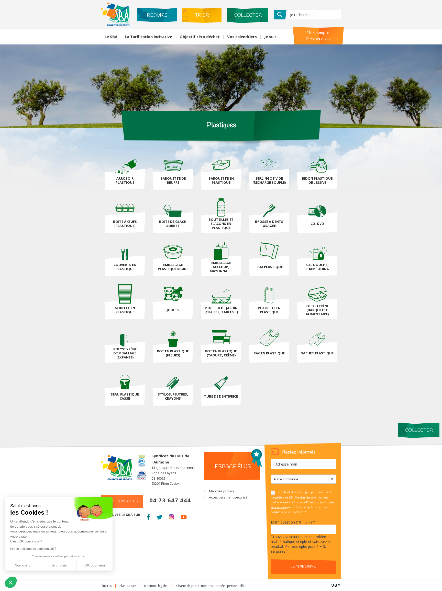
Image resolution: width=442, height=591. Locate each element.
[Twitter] (159, 516)
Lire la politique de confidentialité (33, 549)
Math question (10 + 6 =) (293, 522)
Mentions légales (156, 586)
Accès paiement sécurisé (228, 497)
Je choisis (59, 565)
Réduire (157, 15)
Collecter (248, 15)
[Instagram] (171, 516)
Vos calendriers (242, 36)
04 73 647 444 (170, 500)
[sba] (116, 24)
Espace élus (233, 466)
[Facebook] (148, 516)
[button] (11, 582)
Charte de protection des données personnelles (211, 586)
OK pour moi (94, 565)
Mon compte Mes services (318, 36)
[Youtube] (184, 516)
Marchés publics (221, 491)
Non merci (23, 565)
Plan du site (127, 586)
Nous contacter (122, 501)
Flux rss (106, 586)
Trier (202, 15)
